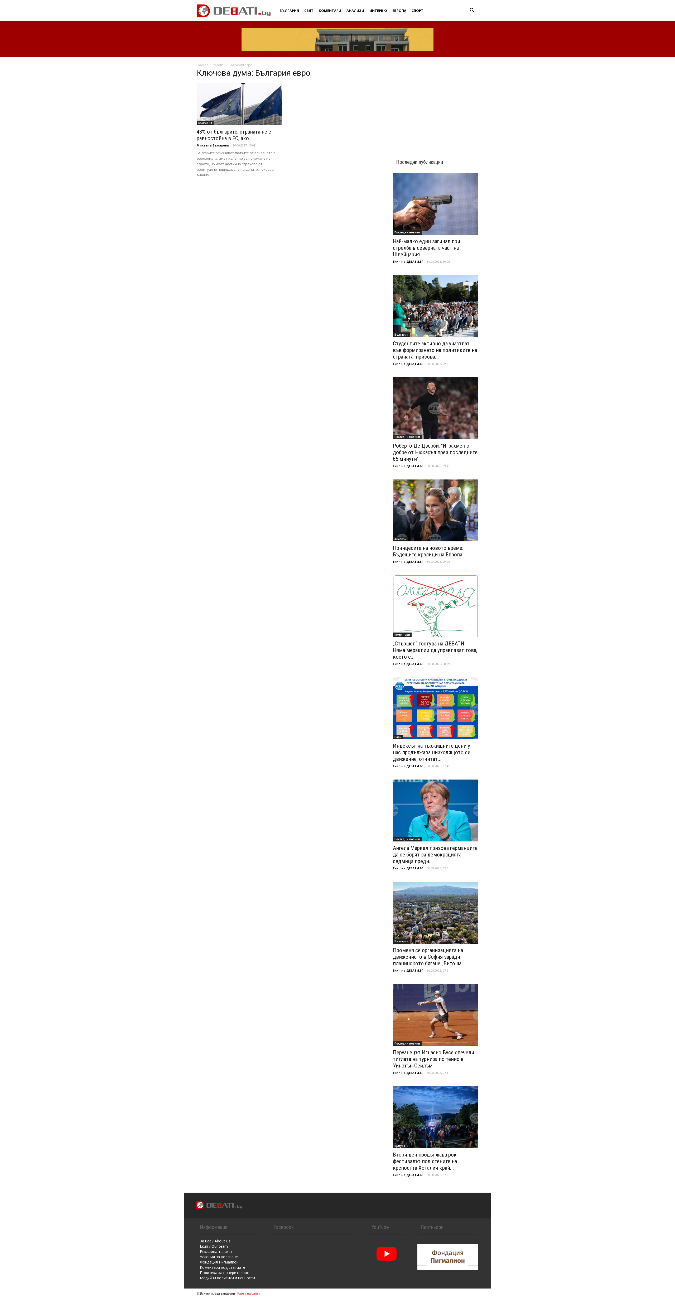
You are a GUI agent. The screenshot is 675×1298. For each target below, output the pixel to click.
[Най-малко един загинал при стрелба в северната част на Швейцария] (435, 204)
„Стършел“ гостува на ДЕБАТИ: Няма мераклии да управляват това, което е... (435, 650)
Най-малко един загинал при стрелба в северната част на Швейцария (426, 248)
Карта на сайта (248, 1293)
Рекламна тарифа (216, 1251)
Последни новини (407, 232)
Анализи (355, 10)
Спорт (417, 10)
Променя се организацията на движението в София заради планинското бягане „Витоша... (429, 957)
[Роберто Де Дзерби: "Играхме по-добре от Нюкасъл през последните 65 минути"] (435, 408)
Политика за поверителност (225, 1272)
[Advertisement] (435, 103)
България (289, 10)
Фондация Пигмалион (219, 1262)
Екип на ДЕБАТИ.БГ (408, 261)
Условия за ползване (219, 1256)
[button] (472, 10)
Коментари (330, 10)
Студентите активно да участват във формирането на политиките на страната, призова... (435, 350)
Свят (309, 10)
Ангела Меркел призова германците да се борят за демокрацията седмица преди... (435, 854)
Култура (399, 1146)
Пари (398, 737)
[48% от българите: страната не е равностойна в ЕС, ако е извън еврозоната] (239, 104)
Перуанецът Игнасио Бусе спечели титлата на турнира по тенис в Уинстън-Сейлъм (433, 1059)
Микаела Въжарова (213, 145)
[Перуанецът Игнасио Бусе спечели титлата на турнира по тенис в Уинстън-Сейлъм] (435, 1015)
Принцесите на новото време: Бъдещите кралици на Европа (428, 551)
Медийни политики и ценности (227, 1277)
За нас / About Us (215, 1240)
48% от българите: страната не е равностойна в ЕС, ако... (234, 135)
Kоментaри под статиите (222, 1267)
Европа (399, 10)
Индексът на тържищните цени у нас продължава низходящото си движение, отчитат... (431, 752)
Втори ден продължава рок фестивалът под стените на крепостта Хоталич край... (425, 1161)
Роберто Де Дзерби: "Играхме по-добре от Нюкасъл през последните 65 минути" (435, 452)
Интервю (378, 10)
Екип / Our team (214, 1246)
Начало (203, 65)
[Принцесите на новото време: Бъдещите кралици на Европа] (435, 510)
